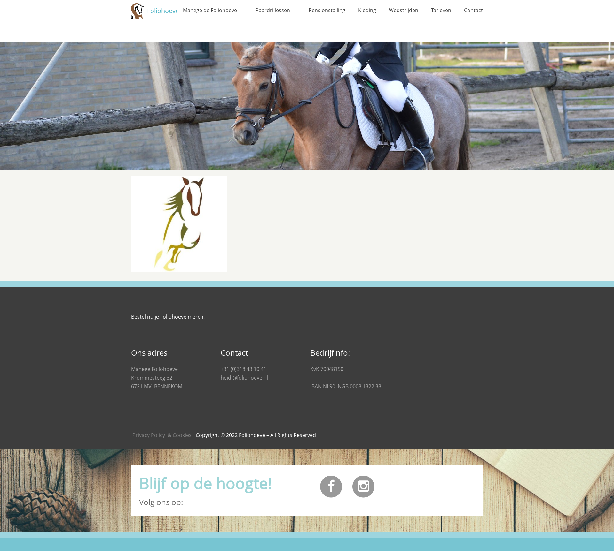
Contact (473, 10)
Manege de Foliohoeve (210, 10)
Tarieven (441, 10)
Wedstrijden (403, 10)
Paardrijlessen (273, 10)
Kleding (367, 10)
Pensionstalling (327, 10)
